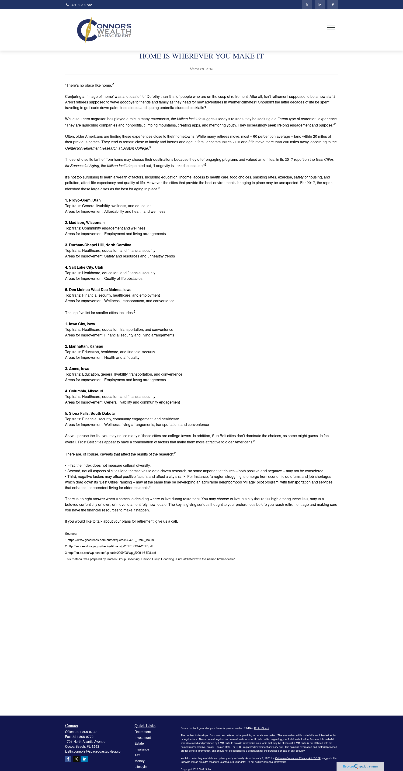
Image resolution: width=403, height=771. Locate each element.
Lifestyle (141, 766)
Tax (137, 755)
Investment (143, 737)
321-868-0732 (81, 4)
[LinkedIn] (320, 4)
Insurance (142, 749)
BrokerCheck (261, 728)
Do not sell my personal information (266, 762)
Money (140, 760)
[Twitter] (307, 4)
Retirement (143, 731)
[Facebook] (332, 4)
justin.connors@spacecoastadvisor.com (94, 751)
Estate (139, 743)
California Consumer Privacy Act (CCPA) (298, 758)
